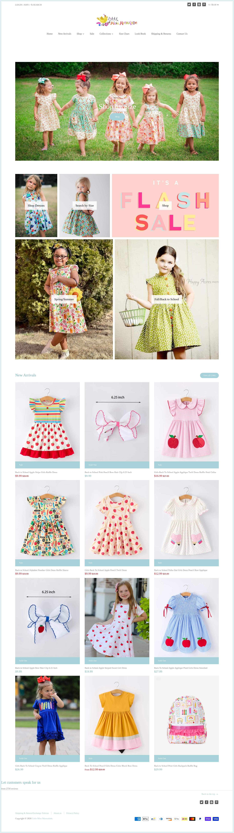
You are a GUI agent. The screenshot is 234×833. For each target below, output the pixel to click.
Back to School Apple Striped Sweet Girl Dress (106, 668)
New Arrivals (64, 33)
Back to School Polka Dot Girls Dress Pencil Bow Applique (180, 571)
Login (18, 5)
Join (26, 5)
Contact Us (181, 33)
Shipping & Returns (161, 33)
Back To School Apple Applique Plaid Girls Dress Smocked (180, 668)
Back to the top (209, 795)
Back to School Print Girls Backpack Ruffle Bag (175, 766)
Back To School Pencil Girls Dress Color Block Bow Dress (111, 766)
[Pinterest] (204, 4)
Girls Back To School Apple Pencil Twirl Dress (106, 571)
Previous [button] (11, 111)
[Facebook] (194, 4)
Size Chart (124, 33)
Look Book (140, 33)
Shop (79, 33)
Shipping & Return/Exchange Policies (32, 814)
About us (58, 814)
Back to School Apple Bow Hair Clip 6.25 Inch (36, 668)
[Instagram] (199, 4)
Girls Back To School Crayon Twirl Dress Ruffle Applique (41, 766)
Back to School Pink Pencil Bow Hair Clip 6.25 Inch (108, 473)
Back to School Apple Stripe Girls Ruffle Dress (36, 473)
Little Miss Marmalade (42, 819)
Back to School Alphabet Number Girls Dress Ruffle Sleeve (41, 571)
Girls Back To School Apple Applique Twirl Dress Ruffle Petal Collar (185, 473)
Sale (92, 33)
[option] (117, 111)
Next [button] (222, 111)
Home (50, 33)
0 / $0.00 (213, 4)
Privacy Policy (72, 814)
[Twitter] (189, 4)
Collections (106, 33)
